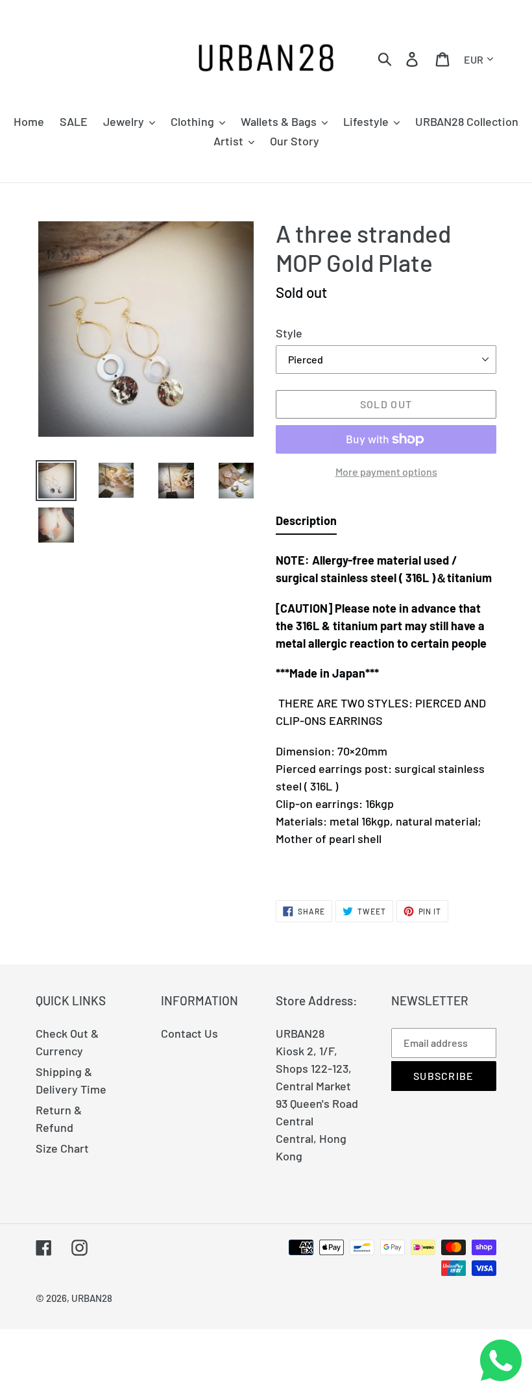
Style (289, 333)
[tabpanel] (386, 710)
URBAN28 (91, 1298)
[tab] (306, 523)
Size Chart (62, 1148)
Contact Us (189, 1033)
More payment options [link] (386, 471)
